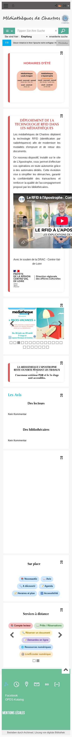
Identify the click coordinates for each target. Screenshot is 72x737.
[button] (56, 5)
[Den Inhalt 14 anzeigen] (61, 342)
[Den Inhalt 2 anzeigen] (14, 342)
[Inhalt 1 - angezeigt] (11, 342)
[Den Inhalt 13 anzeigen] (57, 342)
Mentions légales (13, 712)
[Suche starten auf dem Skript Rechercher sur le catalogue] (63, 31)
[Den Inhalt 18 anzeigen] (36, 347)
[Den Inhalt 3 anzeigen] (18, 342)
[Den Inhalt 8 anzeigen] (38, 342)
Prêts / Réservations (51, 625)
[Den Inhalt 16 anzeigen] (28, 347)
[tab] (7, 684)
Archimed (28, 732)
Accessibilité (51, 593)
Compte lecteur (22, 625)
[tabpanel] (36, 698)
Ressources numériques (38, 647)
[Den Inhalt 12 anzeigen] (53, 342)
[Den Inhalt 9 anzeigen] (41, 342)
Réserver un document (38, 633)
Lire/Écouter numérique (38, 654)
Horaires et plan (26, 593)
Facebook (11, 695)
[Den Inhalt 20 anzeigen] (43, 347)
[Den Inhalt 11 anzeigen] (49, 342)
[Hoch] (66, 670)
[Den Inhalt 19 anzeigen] (39, 347)
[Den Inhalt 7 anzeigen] (34, 342)
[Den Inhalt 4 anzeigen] (22, 342)
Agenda (49, 586)
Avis (48, 579)
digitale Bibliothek (56, 732)
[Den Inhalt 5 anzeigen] (26, 342)
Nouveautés (30, 579)
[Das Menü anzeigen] (5, 5)
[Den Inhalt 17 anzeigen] (32, 347)
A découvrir (29, 586)
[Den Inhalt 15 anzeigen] (24, 347)
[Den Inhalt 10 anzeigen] (45, 342)
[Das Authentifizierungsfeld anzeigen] (14, 5)
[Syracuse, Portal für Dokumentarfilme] (36, 19)
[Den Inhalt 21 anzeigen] (47, 347)
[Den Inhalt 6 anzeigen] (30, 342)
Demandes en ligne (37, 640)
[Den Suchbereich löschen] (56, 31)
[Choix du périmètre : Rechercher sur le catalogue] (9, 31)
